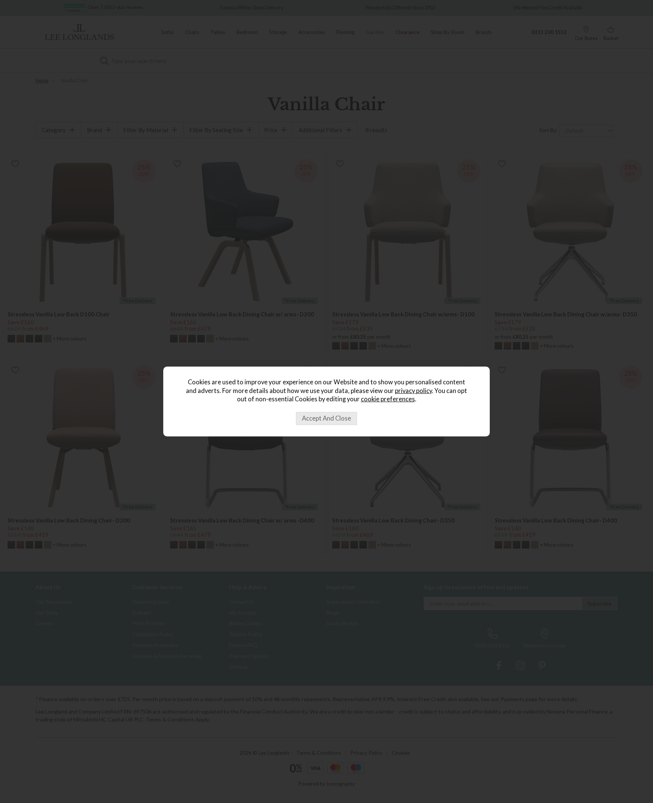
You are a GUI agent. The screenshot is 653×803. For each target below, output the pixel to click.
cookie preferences (388, 399)
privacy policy (413, 391)
